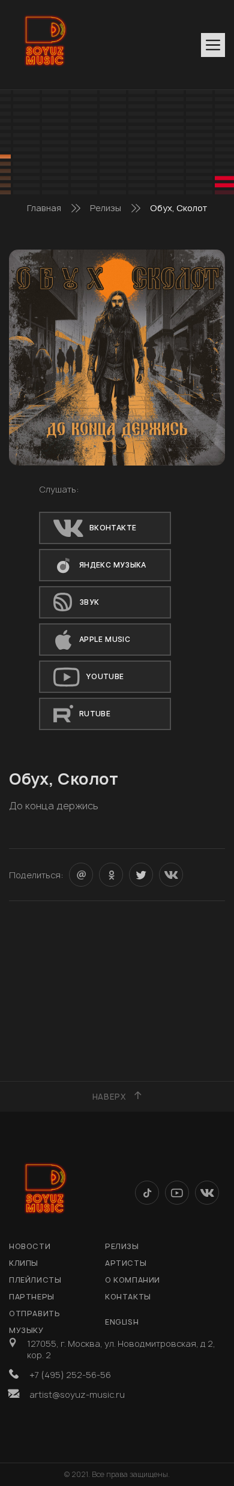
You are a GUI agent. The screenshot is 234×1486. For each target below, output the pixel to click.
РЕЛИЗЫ (122, 1246)
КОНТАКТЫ (128, 1297)
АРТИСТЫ (125, 1263)
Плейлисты (35, 1280)
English (122, 1322)
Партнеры (32, 1297)
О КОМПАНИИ (132, 1280)
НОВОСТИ (29, 1246)
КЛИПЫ (23, 1263)
